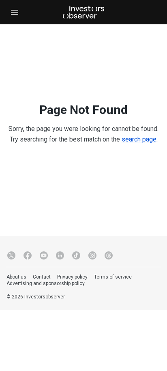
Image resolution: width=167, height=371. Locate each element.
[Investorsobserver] (83, 12)
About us (16, 277)
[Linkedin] (60, 255)
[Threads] (108, 255)
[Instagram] (92, 255)
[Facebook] (27, 255)
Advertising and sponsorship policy (45, 283)
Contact (42, 277)
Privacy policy (72, 277)
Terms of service (113, 277)
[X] (11, 255)
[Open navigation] (14, 12)
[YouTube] (44, 255)
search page (139, 139)
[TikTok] (76, 255)
